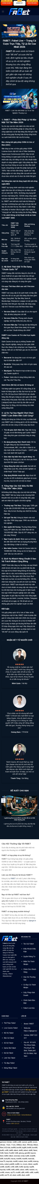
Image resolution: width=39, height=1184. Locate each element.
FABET (13, 878)
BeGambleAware (27, 1115)
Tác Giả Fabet (28, 944)
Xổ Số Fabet (8, 1043)
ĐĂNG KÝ (19, 2)
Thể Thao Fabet (9, 1023)
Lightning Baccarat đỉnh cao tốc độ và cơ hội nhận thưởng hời (19, 819)
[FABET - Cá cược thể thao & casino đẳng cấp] (19, 11)
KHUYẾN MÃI (32, 2)
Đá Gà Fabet (8, 1053)
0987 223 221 (15, 1123)
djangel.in (32, 921)
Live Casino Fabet (11, 1028)
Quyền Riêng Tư (29, 956)
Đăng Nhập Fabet (10, 1068)
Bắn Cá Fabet (9, 1038)
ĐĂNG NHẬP (7, 2)
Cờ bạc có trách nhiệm (14, 1115)
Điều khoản (26, 1135)
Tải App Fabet (9, 1063)
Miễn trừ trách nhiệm (22, 1137)
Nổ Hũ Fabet (8, 1033)
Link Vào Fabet (9, 1058)
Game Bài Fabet (10, 1048)
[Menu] (3, 11)
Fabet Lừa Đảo (29, 1008)
